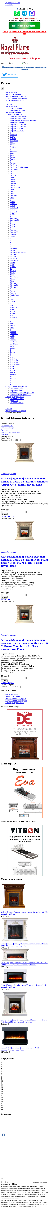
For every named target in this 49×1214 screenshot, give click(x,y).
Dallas (12, 202)
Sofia (12, 338)
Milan (12, 281)
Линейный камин (17, 122)
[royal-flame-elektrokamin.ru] (15, 54)
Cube (12, 198)
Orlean (12, 299)
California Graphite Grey (19, 167)
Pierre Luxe (14, 307)
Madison (13, 271)
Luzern (12, 263)
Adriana (13, 139)
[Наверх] (2, 1178)
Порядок (4, 434)
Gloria (12, 236)
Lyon (12, 265)
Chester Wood (15, 187)
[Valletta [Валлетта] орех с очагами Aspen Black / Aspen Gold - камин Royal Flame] (14, 910)
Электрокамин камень (18, 118)
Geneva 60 (14, 232)
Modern (13, 283)
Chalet (12, 179)
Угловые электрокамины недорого (23, 120)
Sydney (12, 348)
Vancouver (14, 362)
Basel (12, 153)
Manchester (14, 277)
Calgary (13, 163)
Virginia (13, 374)
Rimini (12, 324)
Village (12, 372)
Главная (8, 104)
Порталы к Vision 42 (18, 124)
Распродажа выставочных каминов (24, 31)
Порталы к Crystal (17, 131)
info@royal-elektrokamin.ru (26, 18)
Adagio (12, 137)
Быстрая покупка (7, 516)
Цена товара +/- (7, 426)
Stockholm (14, 344)
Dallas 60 (13, 204)
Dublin (12, 214)
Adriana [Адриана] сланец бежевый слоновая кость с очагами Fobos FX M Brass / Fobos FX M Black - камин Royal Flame (24, 561)
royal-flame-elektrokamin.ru (21, 1182)
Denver (12, 206)
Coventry (13, 196)
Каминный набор (17, 399)
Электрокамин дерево (18, 116)
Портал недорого (16, 391)
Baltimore (13, 151)
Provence (13, 317)
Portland (13, 311)
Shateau (13, 332)
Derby (12, 210)
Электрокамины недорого (15, 96)
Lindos (12, 250)
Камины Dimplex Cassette (13, 1095)
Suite (12, 346)
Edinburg (13, 218)
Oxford (12, 301)
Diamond (13, 212)
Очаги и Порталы (12, 92)
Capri (12, 171)
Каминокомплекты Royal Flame (22, 393)
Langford (13, 248)
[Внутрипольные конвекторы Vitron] (24, 850)
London (13, 256)
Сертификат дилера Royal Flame (31, 1184)
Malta (12, 275)
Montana (13, 287)
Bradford (13, 159)
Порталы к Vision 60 (18, 127)
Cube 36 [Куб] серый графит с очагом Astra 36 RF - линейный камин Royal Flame (20, 1049)
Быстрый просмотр (8, 474)
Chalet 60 (13, 181)
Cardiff (12, 173)
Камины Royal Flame (13, 114)
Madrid (12, 273)
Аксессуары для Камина (14, 100)
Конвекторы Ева (10, 1099)
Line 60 (13, 254)
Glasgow (13, 234)
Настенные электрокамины (20, 395)
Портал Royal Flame (17, 110)
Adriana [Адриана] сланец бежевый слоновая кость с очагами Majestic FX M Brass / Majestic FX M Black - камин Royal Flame (24, 644)
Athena (12, 143)
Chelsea (13, 183)
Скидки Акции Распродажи (16, 98)
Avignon (13, 147)
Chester (12, 185)
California (13, 165)
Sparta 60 (13, 342)
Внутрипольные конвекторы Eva (16, 1101)
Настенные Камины (13, 94)
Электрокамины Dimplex (24, 58)
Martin (12, 279)
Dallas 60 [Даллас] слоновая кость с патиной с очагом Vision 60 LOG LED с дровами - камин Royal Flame (24, 964)
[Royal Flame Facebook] (3, 1136)
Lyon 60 (13, 267)
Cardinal (13, 175)
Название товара (7, 428)
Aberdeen (13, 135)
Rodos (12, 326)
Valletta (12, 358)
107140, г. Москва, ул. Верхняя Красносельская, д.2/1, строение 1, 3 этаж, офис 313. (22, 1119)
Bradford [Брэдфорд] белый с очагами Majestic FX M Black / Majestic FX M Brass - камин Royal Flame (24, 1021)
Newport (13, 293)
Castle (12, 177)
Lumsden (13, 259)
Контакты (9, 5)
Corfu (12, 189)
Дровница (14, 401)
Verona (12, 370)
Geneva (13, 230)
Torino (12, 352)
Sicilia (12, 336)
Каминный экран (16, 403)
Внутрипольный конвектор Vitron (17, 1103)
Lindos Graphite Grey (18, 252)
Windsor (13, 378)
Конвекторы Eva (10, 1097)
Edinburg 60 (14, 220)
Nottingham (14, 295)
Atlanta (12, 145)
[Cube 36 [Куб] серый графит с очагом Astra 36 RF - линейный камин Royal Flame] (15, 1046)
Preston (12, 315)
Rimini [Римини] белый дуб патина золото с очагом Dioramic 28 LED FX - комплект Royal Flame (24, 945)
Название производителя (10, 432)
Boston (12, 157)
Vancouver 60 (15, 364)
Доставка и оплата (12, 3)
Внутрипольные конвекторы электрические (21, 1105)
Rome (12, 328)
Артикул (4, 430)
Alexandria (14, 141)
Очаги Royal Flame (17, 108)
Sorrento (13, 340)
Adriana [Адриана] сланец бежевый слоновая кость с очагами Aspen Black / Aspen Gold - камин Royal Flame (24, 481)
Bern (12, 155)
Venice (12, 368)
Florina (12, 226)
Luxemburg (14, 261)
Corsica (12, 191)
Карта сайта (8, 1109)
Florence (13, 224)
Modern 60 (14, 285)
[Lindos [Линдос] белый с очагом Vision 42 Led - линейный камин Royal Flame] (15, 983)
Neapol (12, 291)
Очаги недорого (16, 389)
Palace (12, 305)
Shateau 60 (14, 334)
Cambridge (14, 169)
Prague (12, 313)
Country (13, 194)
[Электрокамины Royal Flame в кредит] (24, 28)
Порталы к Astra (16, 129)
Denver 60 (14, 208)
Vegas (12, 366)
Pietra (12, 309)
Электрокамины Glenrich (13, 1107)
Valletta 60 (14, 360)
